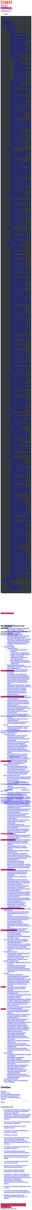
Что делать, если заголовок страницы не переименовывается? (16, 1147)
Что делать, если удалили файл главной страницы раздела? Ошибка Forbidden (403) (17, 1191)
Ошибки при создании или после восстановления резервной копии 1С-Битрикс (15, 1196)
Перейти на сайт (6, 11)
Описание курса (5, 1205)
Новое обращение (6, 8)
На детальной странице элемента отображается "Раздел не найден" (14, 1170)
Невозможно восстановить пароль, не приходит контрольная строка (16, 1166)
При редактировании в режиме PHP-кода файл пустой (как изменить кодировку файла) (17, 1157)
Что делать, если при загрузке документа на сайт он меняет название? (17, 1122)
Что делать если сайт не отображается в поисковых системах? (16, 1131)
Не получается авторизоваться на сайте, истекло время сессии (16, 1162)
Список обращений (6, 9)
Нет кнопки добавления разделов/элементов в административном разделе (17, 1151)
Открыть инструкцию (7, 613)
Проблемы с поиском (10, 1135)
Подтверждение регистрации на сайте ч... (13, 1204)
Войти (6, 14)
